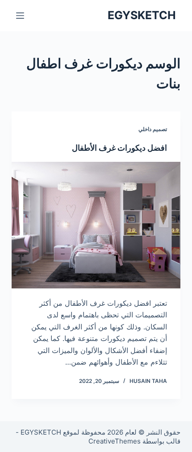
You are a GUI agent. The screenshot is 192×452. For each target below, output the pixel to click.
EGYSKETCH (142, 15)
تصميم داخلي (152, 129)
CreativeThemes (114, 441)
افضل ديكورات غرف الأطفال (119, 147)
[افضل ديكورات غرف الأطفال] (96, 225)
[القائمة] (20, 16)
